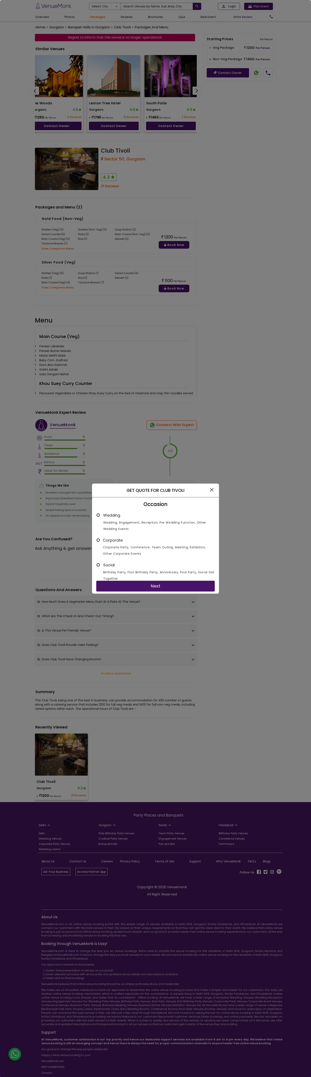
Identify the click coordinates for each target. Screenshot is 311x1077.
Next (155, 586)
